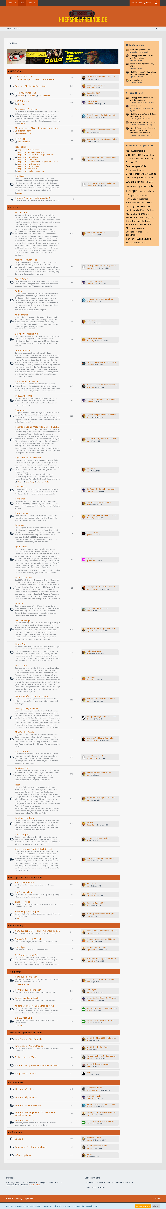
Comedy (146, 155)
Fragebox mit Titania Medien (27, 159)
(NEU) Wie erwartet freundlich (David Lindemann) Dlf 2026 (143, 115)
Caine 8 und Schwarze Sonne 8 (98, 608)
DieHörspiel (31, 96)
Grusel (150, 177)
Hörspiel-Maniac (147, 191)
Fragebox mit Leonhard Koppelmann (30, 171)
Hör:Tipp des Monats (25, 882)
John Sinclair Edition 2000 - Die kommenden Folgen (105, 1038)
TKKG (128, 242)
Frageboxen (21, 146)
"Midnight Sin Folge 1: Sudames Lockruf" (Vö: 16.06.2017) (107, 716)
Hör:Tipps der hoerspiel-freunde (26, 877)
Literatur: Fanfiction (25, 1120)
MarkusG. (90, 117)
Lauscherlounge (22, 620)
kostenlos (143, 198)
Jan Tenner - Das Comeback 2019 (99, 838)
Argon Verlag (21, 279)
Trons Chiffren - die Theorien (29, 939)
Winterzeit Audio (43, 482)
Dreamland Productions (26, 381)
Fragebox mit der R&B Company (29, 157)
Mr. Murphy (90, 87)
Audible (18, 291)
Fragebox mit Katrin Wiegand (28, 162)
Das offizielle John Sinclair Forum (26, 1032)
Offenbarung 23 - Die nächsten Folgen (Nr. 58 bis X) (105, 931)
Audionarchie (21, 314)
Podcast (146, 221)
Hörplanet (20, 498)
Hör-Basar (20, 176)
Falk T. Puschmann (92, 589)
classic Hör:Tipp (23, 901)
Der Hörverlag (146, 158)
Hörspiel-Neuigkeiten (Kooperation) (32, 198)
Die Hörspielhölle (23, 142)
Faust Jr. (89, 558)
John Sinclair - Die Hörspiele (28, 1039)
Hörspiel (132, 191)
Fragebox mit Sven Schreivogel (28, 166)
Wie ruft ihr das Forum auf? (96, 1146)
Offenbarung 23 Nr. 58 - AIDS (97, 947)
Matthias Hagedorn (93, 1090)
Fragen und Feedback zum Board (31, 1147)
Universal (136, 242)
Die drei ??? (131, 162)
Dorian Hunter (133, 173)
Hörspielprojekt (22, 513)
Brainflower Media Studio (27, 333)
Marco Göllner (147, 210)
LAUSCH (19, 603)
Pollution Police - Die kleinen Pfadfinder (101, 699)
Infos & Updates (23, 1155)
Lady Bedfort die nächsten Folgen (99, 502)
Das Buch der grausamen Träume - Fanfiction (37, 1065)
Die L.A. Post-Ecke (23, 1017)
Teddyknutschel (92, 758)
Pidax (17, 784)
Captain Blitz (91, 160)
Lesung (130, 206)
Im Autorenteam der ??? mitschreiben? (101, 1121)
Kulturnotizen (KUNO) (94, 1088)
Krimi (149, 202)
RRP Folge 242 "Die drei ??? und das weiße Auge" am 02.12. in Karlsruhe (113, 979)
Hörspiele (131, 195)
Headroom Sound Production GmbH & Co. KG (37, 426)
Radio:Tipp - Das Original (27, 911)
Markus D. (90, 719)
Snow (88, 95)
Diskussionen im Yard (25, 1057)
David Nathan (132, 158)
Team (22, 123)
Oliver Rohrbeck (133, 221)
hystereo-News (92, 532)
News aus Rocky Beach (26, 976)
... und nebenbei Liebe (94, 281)
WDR (143, 242)
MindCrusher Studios (25, 732)
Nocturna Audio (22, 751)
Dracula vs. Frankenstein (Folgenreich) (100, 858)
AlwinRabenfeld (92, 186)
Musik (143, 217)
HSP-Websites (22, 138)
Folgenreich (140, 177)
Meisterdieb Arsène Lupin (96, 232)
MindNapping (132, 217)
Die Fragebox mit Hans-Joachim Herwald (101, 158)
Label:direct (16, 207)
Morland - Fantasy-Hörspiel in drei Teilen (101, 438)
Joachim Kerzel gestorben (96, 85)
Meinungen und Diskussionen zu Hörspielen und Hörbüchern (36, 129)
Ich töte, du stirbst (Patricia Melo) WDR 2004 (103, 76)
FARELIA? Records (23, 395)
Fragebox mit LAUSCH (50, 162)
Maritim (20, 482)
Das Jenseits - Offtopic (26, 1073)
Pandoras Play (22, 768)
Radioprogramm (44, 96)
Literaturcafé (16, 1082)
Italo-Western (92, 320)
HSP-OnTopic (16, 71)
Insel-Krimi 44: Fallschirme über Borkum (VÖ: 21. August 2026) (109, 362)
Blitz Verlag (30, 482)
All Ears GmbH (22, 212)
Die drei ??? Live (23, 984)
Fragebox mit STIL (47, 154)
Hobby (89, 1072)
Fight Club (21, 104)
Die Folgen (20, 947)
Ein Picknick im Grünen (95, 338)
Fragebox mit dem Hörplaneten (28, 164)
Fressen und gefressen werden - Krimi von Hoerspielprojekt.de (109, 515)
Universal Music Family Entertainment (33, 849)
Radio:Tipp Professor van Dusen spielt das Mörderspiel (107, 914)
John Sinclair (132, 198)
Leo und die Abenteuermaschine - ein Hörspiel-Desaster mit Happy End (113, 130)
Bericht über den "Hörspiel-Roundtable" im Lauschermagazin (109, 628)
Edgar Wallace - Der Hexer (96, 756)
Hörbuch (147, 186)
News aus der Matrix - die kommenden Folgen (37, 930)
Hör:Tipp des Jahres (24, 892)
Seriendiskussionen (24, 134)
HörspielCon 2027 (93, 93)
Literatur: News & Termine (28, 1105)
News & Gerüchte (23, 76)
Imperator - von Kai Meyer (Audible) (100, 299)
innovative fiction (23, 577)
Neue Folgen (91, 990)
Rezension (131, 224)
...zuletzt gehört (92, 101)
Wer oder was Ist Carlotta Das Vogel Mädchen (103, 1056)
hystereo (19, 525)
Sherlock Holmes (135, 228)
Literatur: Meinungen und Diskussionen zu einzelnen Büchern (35, 1113)
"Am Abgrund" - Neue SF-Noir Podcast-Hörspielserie (106, 587)
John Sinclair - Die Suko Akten (97, 1047)
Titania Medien (143, 238)
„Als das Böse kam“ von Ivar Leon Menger (102, 1104)
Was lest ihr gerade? (94, 1096)
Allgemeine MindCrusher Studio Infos (100, 738)
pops (88, 79)
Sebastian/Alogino (92, 268)
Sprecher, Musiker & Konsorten (30, 86)
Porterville (90, 822)
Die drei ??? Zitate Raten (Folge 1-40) (100, 1020)
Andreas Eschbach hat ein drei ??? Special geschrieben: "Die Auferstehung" (114, 998)
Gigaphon (20, 410)
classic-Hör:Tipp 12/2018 (96, 903)
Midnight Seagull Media (26, 708)
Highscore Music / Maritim (28, 457)
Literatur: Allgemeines (26, 1097)
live (136, 206)
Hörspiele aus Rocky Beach (28, 989)
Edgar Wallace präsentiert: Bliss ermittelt (101, 415)
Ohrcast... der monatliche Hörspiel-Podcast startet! (105, 139)
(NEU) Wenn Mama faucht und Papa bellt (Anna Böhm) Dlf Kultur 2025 (143, 73)
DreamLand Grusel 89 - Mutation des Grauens (103, 385)
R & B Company (22, 834)
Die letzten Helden (135, 170)
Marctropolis (21, 665)
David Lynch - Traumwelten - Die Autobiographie (104, 1112)
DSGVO (89, 1154)
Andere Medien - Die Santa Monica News (34, 1005)
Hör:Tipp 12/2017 (93, 883)
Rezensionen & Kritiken (26, 109)
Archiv (19, 193)
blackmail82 (90, 104)
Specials (19, 1138)
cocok (88, 1075)
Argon (129, 150)
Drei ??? (144, 173)
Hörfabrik (20, 486)
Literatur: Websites (24, 1089)
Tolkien (89, 1067)
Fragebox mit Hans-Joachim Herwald (30, 152)
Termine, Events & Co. (25, 92)
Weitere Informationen (143, 1206)
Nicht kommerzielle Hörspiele (44, 79)
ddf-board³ (15, 971)
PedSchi (89, 1010)
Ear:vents (20, 96)
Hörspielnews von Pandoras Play (99, 773)
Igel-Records (21, 546)
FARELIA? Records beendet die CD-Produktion (103, 399)
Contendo (90, 365)
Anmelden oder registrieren (141, 3)
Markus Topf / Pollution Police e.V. (31, 696)
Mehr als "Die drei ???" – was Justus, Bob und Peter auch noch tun (111, 1008)
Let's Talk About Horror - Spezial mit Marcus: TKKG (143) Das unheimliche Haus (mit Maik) (143, 130)
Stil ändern (156, 1199)
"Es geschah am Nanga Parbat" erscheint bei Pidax (105, 797)
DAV (152, 155)
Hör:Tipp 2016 (92, 893)
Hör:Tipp (137, 186)
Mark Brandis (141, 213)
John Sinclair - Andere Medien (29, 1046)
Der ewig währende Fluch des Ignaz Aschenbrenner (105, 265)
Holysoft (148, 182)
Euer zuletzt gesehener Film (140, 50)
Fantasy (129, 177)
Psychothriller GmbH (25, 818)
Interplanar (142, 195)
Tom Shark (91, 677)
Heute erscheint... (136, 80)
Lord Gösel (90, 387)
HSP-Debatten (22, 101)
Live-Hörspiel (144, 206)
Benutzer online (92, 1177)
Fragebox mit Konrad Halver (27, 154)
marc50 (89, 611)
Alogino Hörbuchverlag (26, 259)
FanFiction (21, 1025)
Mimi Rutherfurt (92, 468)
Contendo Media (23, 350)
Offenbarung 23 (18, 925)
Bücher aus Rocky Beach (27, 998)
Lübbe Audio (21, 644)
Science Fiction (143, 224)
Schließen (156, 1206)
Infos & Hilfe (16, 1132)
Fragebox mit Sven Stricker (27, 169)
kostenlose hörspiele (136, 202)
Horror (129, 186)
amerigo (89, 1140)
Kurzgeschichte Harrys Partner (98, 1064)
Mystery (150, 217)
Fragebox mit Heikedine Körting (28, 150)
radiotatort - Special (94, 1138)
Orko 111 (90, 992)
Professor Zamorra (94, 651)
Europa (152, 173)
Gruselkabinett (135, 182)
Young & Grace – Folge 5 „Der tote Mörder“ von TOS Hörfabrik (110, 115)
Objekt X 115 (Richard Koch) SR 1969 (143, 122)
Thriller (130, 238)
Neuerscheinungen (24, 79)
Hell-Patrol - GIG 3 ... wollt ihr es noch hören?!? (103, 489)
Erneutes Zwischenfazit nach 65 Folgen (101, 939)
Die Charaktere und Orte (27, 955)
